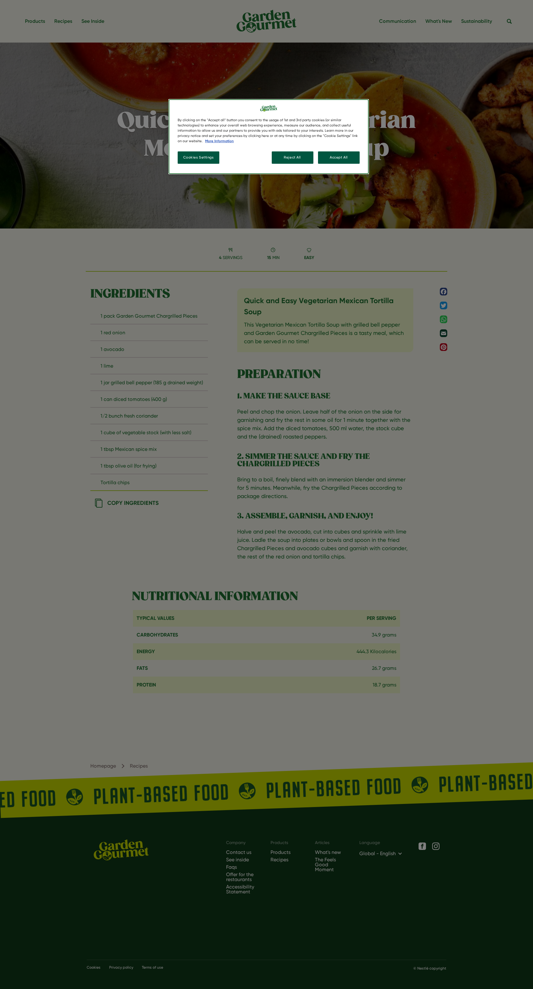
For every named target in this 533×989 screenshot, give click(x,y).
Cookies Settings (198, 157)
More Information (219, 141)
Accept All (339, 157)
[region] (268, 136)
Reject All (292, 157)
